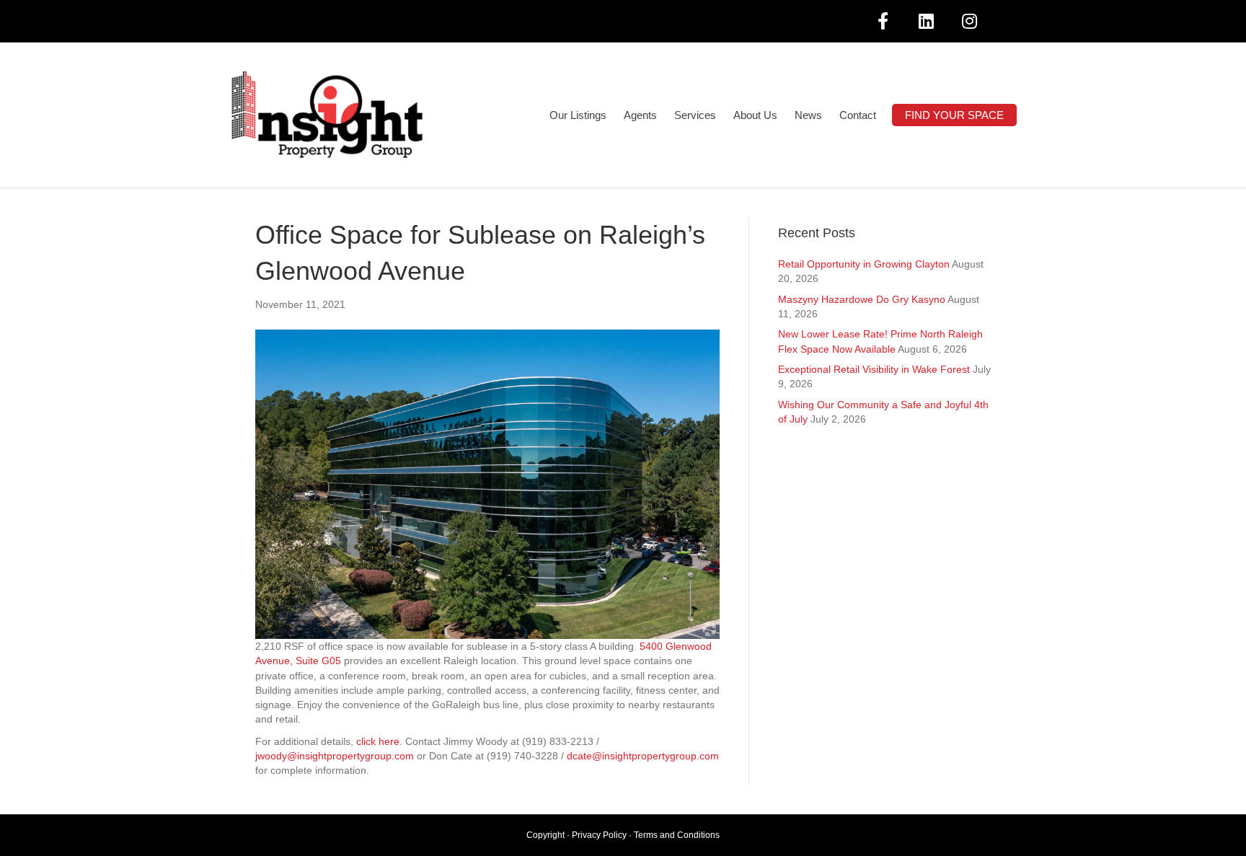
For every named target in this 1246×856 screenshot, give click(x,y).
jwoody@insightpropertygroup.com (334, 756)
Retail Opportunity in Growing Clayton (864, 264)
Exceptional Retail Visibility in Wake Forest (874, 369)
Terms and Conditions (677, 835)
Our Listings (577, 115)
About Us (755, 115)
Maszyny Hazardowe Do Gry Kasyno (861, 299)
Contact (857, 115)
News (808, 115)
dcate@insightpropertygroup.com (643, 756)
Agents (640, 115)
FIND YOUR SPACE (954, 115)
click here (377, 741)
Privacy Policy (599, 835)
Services (695, 115)
